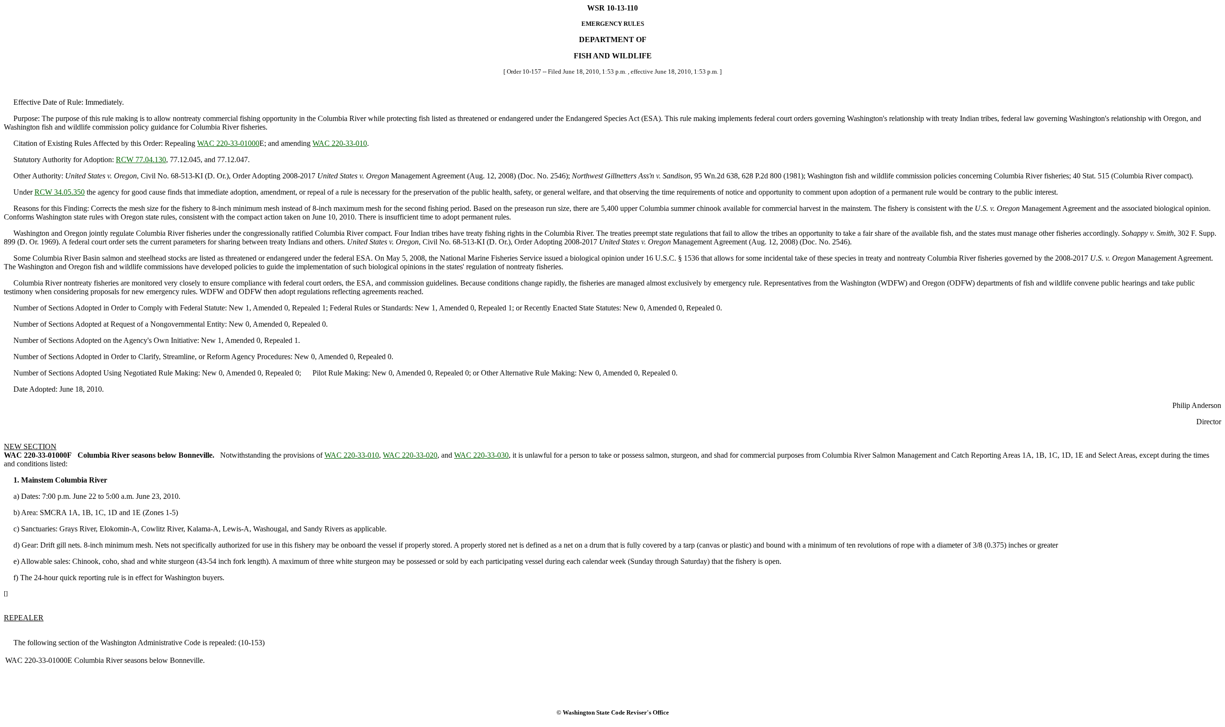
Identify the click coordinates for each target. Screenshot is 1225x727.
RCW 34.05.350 (59, 192)
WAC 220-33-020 (410, 455)
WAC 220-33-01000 (228, 143)
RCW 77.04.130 (141, 159)
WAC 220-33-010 (339, 143)
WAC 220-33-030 (481, 455)
